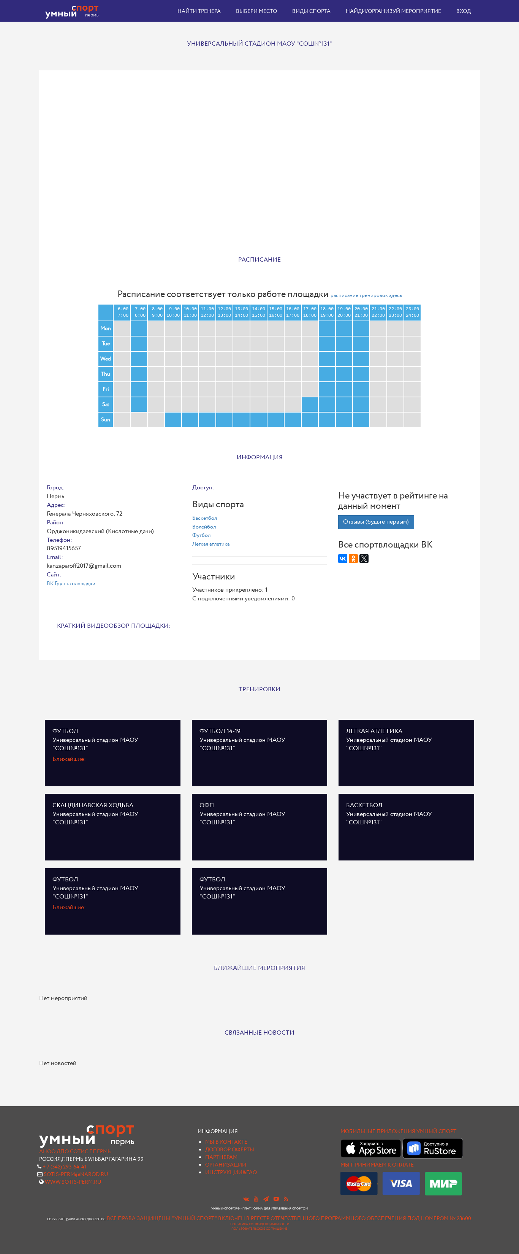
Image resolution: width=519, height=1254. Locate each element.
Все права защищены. (139, 1218)
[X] (364, 558)
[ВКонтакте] (342, 558)
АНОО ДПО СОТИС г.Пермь (75, 1152)
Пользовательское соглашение (259, 1229)
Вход (463, 11)
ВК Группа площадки (71, 583)
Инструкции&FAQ (231, 1172)
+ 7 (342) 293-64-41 (64, 1167)
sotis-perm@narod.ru (76, 1174)
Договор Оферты (229, 1150)
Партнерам (221, 1157)
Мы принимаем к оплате (377, 1165)
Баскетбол (204, 518)
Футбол (201, 535)
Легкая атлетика (210, 544)
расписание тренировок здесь (366, 295)
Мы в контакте (226, 1142)
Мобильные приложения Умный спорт (398, 1131)
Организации (225, 1165)
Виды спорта (311, 11)
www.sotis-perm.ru (73, 1182)
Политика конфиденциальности (259, 1224)
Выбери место (256, 11)
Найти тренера (199, 11)
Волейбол (204, 527)
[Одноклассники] (353, 558)
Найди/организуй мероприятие (393, 11)
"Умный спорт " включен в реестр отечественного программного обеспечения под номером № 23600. (322, 1218)
